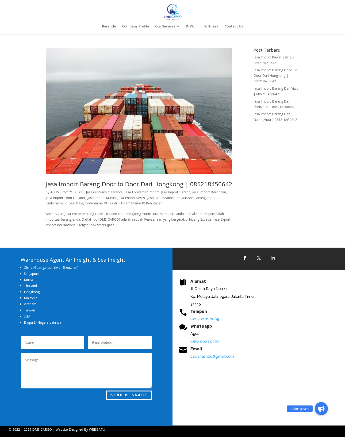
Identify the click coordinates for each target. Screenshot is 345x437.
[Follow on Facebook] (245, 258)
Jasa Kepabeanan (160, 198)
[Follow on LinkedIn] (273, 258)
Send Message (129, 395)
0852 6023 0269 (204, 341)
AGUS (54, 192)
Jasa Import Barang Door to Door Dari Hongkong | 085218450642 (139, 184)
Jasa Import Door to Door (65, 198)
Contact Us (234, 26)
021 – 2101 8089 (204, 319)
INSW (190, 26)
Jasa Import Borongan (209, 192)
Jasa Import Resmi (132, 198)
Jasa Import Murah (101, 198)
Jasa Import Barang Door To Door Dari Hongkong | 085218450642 (275, 76)
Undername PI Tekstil (101, 203)
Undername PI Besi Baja (64, 203)
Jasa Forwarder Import (142, 192)
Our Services (165, 26)
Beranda (109, 26)
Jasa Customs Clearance (104, 192)
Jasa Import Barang (175, 192)
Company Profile (135, 26)
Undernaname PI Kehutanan (140, 203)
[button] (321, 408)
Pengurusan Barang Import (196, 198)
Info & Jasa (209, 26)
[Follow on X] (259, 258)
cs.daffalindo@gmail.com (212, 356)
